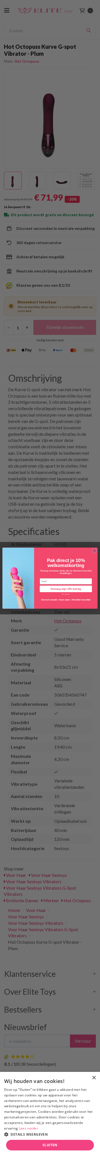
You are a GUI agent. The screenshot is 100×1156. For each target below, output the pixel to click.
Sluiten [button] (50, 1145)
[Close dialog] (94, 550)
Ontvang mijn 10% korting (66, 588)
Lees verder (28, 1128)
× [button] (94, 1078)
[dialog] (50, 1114)
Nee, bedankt (66, 594)
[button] (50, 1134)
